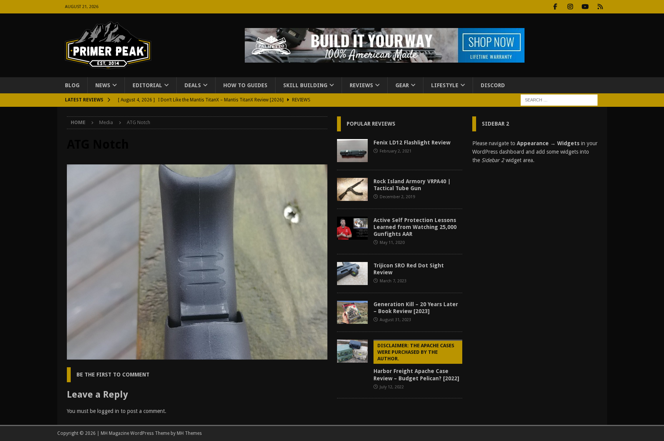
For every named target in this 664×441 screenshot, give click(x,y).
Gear (402, 85)
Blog (72, 85)
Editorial (147, 85)
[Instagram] (570, 6)
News (102, 85)
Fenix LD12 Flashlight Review (412, 142)
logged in (108, 411)
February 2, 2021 (396, 151)
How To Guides (245, 85)
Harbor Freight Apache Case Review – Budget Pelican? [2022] (416, 362)
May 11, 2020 (392, 242)
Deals (192, 85)
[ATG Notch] (197, 355)
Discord (493, 85)
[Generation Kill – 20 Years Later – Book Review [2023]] (352, 312)
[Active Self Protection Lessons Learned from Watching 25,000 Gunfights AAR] (352, 228)
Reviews (361, 85)
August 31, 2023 (395, 319)
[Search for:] (559, 100)
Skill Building (305, 85)
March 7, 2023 (393, 281)
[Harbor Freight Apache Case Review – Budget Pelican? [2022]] (352, 351)
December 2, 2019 (397, 196)
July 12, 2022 (392, 387)
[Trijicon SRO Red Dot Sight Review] (352, 273)
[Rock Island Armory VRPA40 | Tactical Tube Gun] (352, 189)
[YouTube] (585, 6)
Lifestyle (444, 85)
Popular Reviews (371, 124)
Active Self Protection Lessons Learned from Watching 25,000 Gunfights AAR (415, 227)
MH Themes (189, 433)
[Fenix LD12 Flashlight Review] (352, 150)
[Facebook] (555, 6)
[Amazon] (600, 6)
